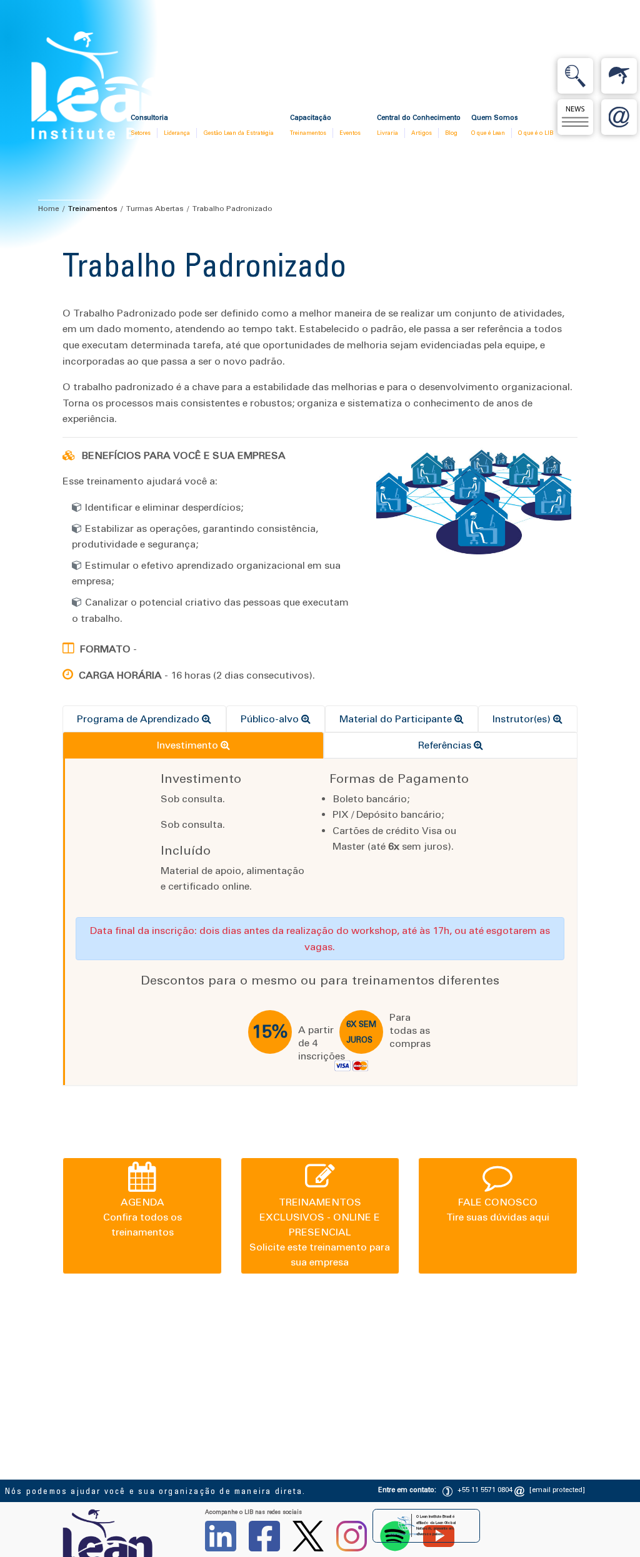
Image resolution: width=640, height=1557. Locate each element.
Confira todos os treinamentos (142, 1217)
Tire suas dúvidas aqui (497, 1209)
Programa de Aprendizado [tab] (139, 719)
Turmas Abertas (155, 208)
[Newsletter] (575, 117)
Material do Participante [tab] (396, 719)
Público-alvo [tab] (271, 719)
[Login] (619, 76)
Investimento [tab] (189, 745)
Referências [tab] (446, 745)
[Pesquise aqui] (575, 76)
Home (48, 208)
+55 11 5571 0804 (485, 1490)
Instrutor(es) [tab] (522, 719)
